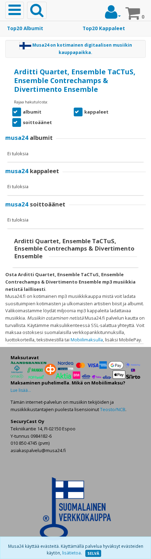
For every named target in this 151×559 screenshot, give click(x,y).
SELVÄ (93, 553)
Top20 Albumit (25, 28)
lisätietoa (71, 552)
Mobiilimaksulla (87, 339)
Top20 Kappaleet (104, 28)
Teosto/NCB (112, 409)
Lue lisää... (21, 390)
